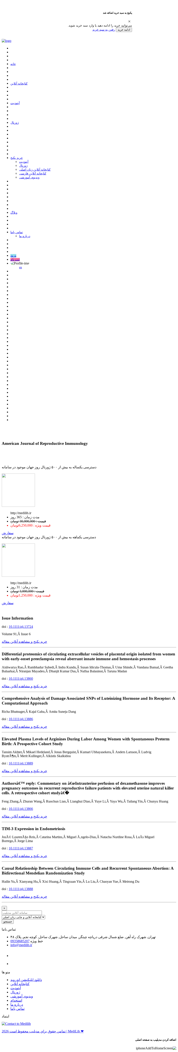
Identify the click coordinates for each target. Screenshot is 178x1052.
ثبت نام (15, 259)
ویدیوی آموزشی (29, 177)
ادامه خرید (124, 29)
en (20, 267)
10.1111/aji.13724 (21, 626)
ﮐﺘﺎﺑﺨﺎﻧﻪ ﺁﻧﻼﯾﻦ (19, 83)
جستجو (7, 921)
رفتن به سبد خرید (103, 29)
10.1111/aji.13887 (21, 848)
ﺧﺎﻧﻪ (13, 64)
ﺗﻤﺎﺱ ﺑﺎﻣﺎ (16, 232)
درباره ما (24, 236)
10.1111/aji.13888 (21, 889)
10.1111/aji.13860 (21, 678)
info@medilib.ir (21, 945)
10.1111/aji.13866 (21, 809)
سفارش (7, 533)
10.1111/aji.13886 (21, 719)
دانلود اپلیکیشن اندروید (26, 980)
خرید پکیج (16, 158)
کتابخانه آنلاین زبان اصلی (35, 169)
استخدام (16, 1000)
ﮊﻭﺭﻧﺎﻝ (14, 122)
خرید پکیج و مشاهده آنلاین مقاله (24, 641)
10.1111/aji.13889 (21, 763)
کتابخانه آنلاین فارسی (32, 173)
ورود (13, 255)
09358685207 (20, 941)
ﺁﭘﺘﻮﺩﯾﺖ (15, 103)
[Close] (129, 21)
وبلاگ (13, 212)
